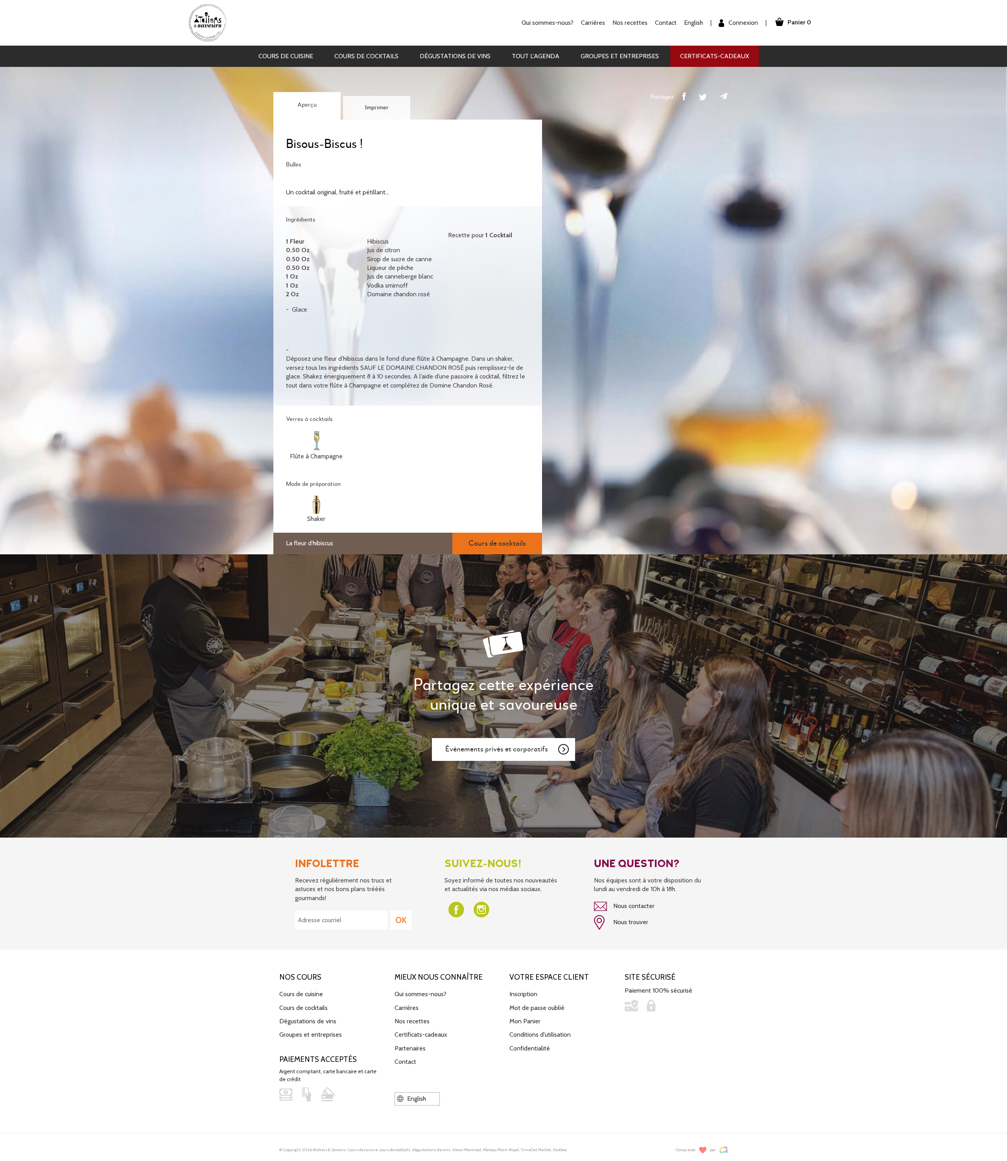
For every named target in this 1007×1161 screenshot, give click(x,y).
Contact (666, 22)
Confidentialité (529, 1048)
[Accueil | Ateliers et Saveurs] (210, 22)
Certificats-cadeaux (714, 56)
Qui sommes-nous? (420, 994)
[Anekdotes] (723, 1150)
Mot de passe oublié (536, 1007)
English (693, 22)
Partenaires (410, 1048)
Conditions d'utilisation (540, 1034)
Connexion (742, 22)
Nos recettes (412, 1021)
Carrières (593, 22)
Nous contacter (633, 906)
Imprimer (377, 108)
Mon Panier (524, 1021)
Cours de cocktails (366, 56)
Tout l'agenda (535, 56)
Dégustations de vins (455, 56)
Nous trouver (630, 922)
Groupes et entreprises (620, 56)
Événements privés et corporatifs (496, 749)
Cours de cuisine (285, 56)
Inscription (523, 994)
